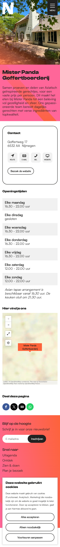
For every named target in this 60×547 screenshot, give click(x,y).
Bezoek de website (21, 171)
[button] (30, 349)
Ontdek (7, 460)
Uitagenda (9, 455)
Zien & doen (11, 465)
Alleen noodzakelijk (30, 527)
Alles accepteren (30, 517)
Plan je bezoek (12, 470)
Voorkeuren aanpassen (30, 537)
